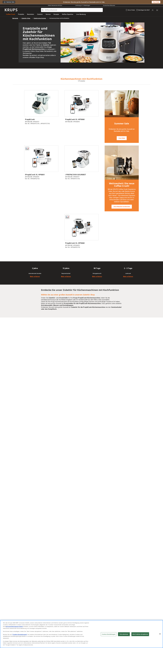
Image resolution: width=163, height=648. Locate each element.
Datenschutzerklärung (49, 347)
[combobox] (52, 327)
